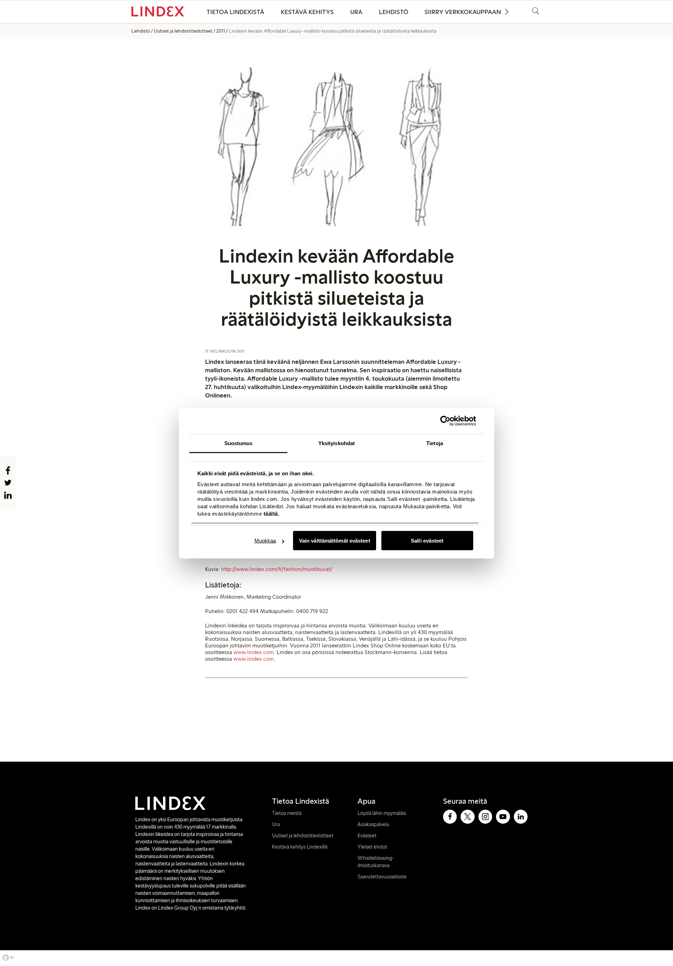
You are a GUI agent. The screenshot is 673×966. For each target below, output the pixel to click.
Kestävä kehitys (307, 12)
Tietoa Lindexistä (235, 12)
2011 (220, 31)
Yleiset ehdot (372, 847)
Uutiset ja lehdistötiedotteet (183, 31)
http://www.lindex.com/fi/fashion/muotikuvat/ (276, 569)
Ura (356, 12)
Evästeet (367, 835)
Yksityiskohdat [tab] (336, 443)
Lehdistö (393, 12)
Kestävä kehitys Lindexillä (299, 847)
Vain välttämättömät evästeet (334, 541)
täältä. (270, 513)
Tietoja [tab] (434, 443)
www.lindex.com (253, 652)
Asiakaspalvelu (373, 824)
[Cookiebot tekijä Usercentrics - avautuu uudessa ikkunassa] (445, 420)
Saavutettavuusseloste (382, 876)
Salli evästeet (427, 541)
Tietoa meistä (286, 813)
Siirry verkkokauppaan (462, 12)
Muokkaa (265, 541)
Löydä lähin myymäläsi (382, 813)
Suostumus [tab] (238, 443)
